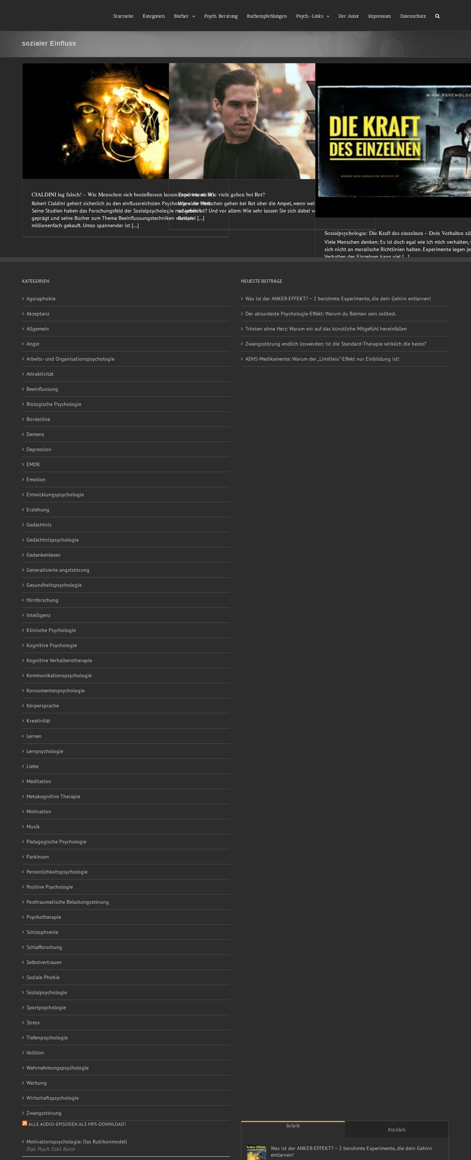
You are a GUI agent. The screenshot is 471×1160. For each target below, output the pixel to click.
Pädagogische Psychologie (56, 841)
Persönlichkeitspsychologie (57, 871)
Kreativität (38, 720)
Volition (35, 1052)
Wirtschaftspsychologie (52, 1098)
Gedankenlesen (43, 555)
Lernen (34, 736)
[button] (437, 15)
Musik (33, 826)
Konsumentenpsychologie (55, 690)
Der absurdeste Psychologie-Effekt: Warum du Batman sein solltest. (320, 313)
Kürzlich (397, 1129)
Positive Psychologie (49, 887)
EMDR (33, 464)
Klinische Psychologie (51, 630)
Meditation (38, 781)
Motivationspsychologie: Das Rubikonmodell (76, 1141)
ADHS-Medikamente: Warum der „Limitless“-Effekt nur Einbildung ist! (322, 359)
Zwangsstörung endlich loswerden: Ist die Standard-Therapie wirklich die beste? (335, 343)
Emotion (36, 479)
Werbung (36, 1082)
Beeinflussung (42, 389)
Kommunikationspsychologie (59, 675)
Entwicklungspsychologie (55, 494)
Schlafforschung (44, 947)
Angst (32, 343)
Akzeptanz (37, 313)
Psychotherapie (43, 917)
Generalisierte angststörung (57, 570)
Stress (33, 1022)
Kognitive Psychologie (51, 645)
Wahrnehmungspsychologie (57, 1067)
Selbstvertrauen (44, 962)
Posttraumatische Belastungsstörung (67, 902)
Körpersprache (42, 705)
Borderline (38, 419)
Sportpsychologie (46, 1007)
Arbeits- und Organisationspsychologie (70, 359)
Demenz (35, 434)
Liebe (32, 766)
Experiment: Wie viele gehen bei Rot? (221, 194)
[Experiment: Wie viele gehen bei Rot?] (272, 121)
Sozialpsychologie (46, 992)
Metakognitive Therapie (53, 796)
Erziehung (37, 509)
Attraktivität (40, 374)
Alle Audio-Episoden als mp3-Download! (77, 1124)
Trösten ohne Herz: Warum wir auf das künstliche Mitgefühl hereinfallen (326, 328)
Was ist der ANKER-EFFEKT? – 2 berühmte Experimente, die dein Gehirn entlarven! (338, 298)
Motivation (38, 811)
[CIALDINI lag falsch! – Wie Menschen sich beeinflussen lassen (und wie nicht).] (125, 121)
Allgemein (37, 328)
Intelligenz (38, 615)
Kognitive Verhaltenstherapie (59, 660)
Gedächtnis (39, 524)
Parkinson (37, 856)
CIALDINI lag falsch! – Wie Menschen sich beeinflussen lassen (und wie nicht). (124, 194)
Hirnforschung (42, 600)
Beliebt (293, 1125)
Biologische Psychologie (53, 404)
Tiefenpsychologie (47, 1037)
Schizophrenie (42, 932)
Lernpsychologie (44, 751)
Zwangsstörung (43, 1113)
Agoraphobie (41, 298)
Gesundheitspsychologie (54, 585)
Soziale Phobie (43, 977)
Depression (39, 449)
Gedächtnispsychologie (52, 539)
